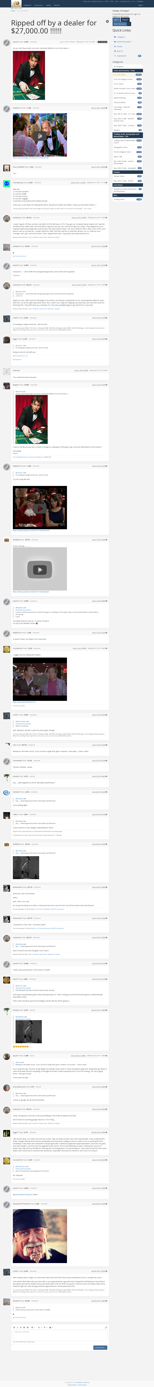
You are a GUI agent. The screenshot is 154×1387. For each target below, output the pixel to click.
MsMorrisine (17, 887)
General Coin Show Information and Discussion (127, 190)
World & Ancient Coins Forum (127, 88)
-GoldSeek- (35, 237)
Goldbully (16, 540)
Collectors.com (125, 1)
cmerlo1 (16, 318)
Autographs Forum (127, 147)
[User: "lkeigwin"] (6, 385)
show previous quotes (23, 610)
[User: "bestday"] (6, 777)
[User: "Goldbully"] (6, 539)
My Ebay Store (17, 359)
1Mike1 (15, 814)
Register (125, 20)
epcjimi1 (16, 1056)
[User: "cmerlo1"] (6, 318)
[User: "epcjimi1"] (6, 1056)
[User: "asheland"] (6, 247)
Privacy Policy (72, 1385)
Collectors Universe (83, 1382)
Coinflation (140, 1)
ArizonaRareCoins (19, 1087)
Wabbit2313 (17, 108)
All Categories (119, 66)
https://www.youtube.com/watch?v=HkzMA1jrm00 (31, 530)
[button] (107, 21)
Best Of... (57, 5)
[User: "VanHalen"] (6, 793)
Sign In (140, 5)
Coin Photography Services (21, 457)
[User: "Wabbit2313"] (6, 109)
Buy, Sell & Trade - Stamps (127, 181)
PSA (112, 1)
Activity (48, 5)
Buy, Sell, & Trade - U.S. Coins (127, 114)
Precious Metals (127, 102)
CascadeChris (18, 648)
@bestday (19, 799)
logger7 (15, 1132)
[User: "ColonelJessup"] (6, 183)
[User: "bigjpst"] (6, 340)
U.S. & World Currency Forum (127, 93)
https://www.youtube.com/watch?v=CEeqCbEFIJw (31, 158)
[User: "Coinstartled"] (6, 761)
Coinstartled (17, 760)
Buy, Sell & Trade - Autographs (127, 168)
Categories (27, 5)
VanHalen (16, 792)
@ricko (18, 1062)
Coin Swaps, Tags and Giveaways (127, 108)
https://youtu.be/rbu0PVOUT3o (24, 702)
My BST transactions (58, 909)
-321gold (57, 237)
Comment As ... (100, 1348)
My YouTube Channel (19, 256)
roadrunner (17, 217)
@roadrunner (20, 1166)
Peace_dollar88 (18, 167)
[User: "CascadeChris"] (6, 649)
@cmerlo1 (19, 345)
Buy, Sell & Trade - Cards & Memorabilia (127, 162)
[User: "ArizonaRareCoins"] (6, 1087)
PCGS (106, 1)
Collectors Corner (96, 1)
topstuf (15, 42)
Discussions (38, 5)
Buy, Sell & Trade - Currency (127, 125)
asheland (16, 246)
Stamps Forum (127, 176)
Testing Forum (127, 199)
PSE (117, 1)
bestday (16, 776)
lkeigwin (16, 385)
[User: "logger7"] (6, 1133)
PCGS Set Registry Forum (127, 79)
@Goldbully (19, 1017)
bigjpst (15, 339)
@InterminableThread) (21, 1194)
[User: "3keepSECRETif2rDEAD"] (6, 1204)
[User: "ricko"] (6, 744)
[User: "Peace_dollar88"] (6, 168)
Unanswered (128, 56)
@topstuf (19, 291)
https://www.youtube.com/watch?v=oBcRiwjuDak (31, 592)
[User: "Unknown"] (6, 371)
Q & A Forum (127, 84)
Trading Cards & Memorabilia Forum (127, 141)
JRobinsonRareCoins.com (20, 356)
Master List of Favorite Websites (40, 909)
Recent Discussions (123, 42)
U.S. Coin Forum (102, 42)
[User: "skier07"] (6, 980)
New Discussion (120, 24)
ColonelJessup (18, 183)
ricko (14, 745)
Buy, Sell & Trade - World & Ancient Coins (127, 120)
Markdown (24, 1342)
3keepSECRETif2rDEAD (21, 1204)
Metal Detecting (127, 98)
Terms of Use (82, 1385)
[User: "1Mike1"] (6, 815)
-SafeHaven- (51, 237)
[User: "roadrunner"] (6, 218)
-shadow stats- (43, 237)
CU (133, 1)
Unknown (16, 370)
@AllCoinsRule (20, 721)
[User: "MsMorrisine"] (6, 888)
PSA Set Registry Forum (127, 152)
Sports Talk (127, 157)
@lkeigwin (19, 608)
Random (127, 130)
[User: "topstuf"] (6, 42)
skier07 (15, 979)
